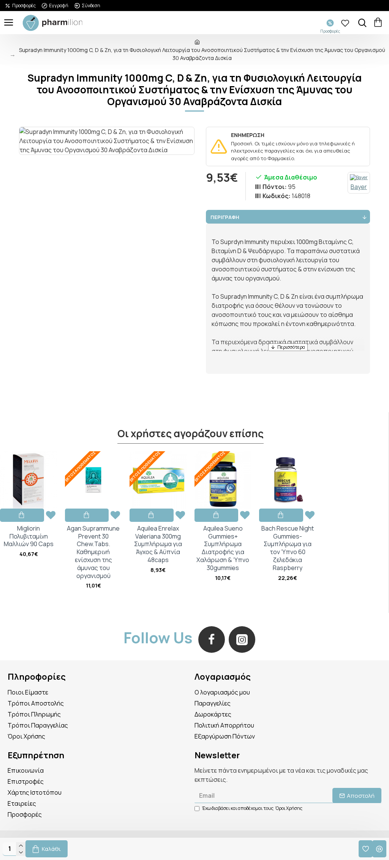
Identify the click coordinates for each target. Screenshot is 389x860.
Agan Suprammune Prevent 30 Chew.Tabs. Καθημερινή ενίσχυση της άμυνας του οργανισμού (93, 552)
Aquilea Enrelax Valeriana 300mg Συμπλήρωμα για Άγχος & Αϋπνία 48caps (158, 544)
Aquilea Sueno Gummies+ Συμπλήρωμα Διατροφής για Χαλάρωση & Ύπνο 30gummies (222, 548)
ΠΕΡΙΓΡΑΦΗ (224, 217)
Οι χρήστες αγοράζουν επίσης (190, 433)
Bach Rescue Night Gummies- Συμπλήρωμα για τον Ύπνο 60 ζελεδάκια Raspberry (287, 548)
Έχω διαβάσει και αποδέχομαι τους (252, 808)
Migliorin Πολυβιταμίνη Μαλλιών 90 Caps (29, 536)
